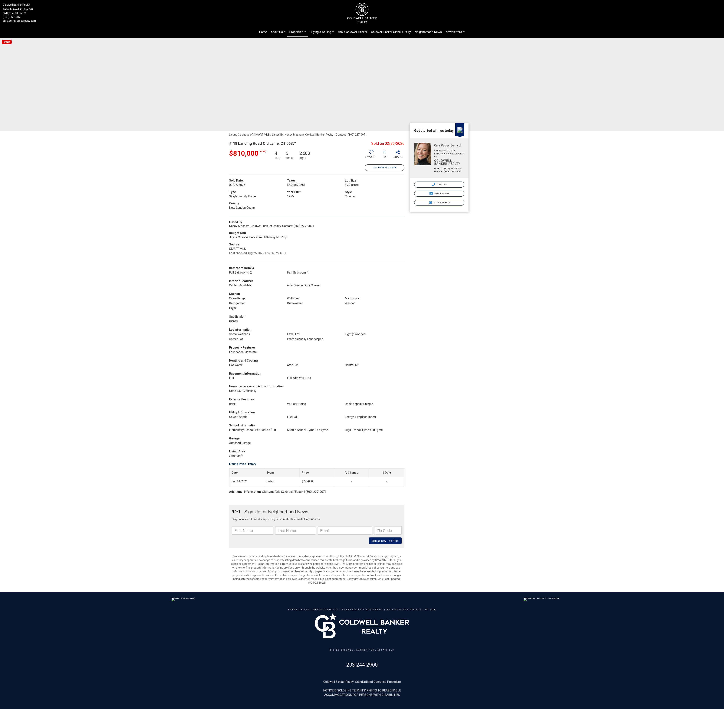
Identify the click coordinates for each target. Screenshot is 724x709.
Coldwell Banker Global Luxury (391, 32)
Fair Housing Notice (404, 610)
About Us (278, 34)
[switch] (371, 155)
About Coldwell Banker (352, 32)
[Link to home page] (362, 13)
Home (263, 32)
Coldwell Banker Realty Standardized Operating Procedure (362, 682)
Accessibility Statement (362, 610)
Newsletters (456, 34)
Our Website (441, 202)
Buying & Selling (322, 34)
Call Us (441, 184)
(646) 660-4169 (12, 16)
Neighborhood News (428, 32)
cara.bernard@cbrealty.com (19, 20)
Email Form (441, 193)
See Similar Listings (384, 167)
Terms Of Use (299, 610)
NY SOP (430, 610)
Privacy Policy (325, 610)
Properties (298, 33)
